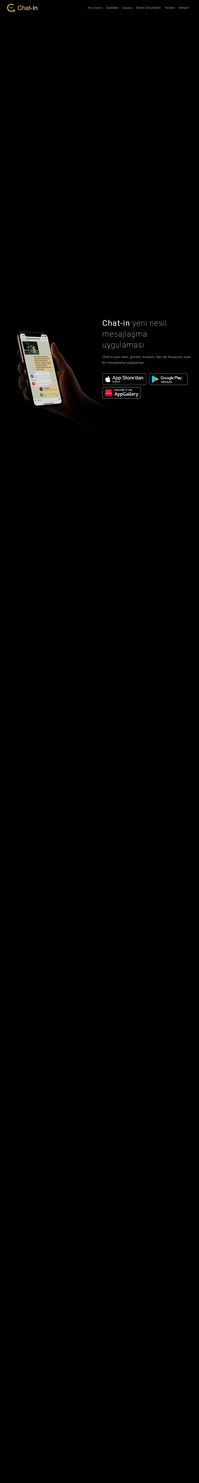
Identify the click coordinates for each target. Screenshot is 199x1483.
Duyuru (128, 7)
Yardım (170, 7)
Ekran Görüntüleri (148, 7)
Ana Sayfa (95, 7)
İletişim (184, 7)
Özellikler (112, 7)
